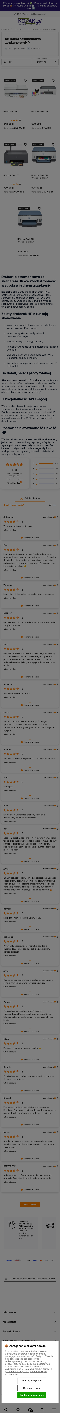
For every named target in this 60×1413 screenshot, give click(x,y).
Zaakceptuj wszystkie (32, 1395)
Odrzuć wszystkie (32, 1380)
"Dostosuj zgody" (32, 1369)
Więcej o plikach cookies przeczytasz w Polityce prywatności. (28, 1371)
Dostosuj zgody (31, 1388)
